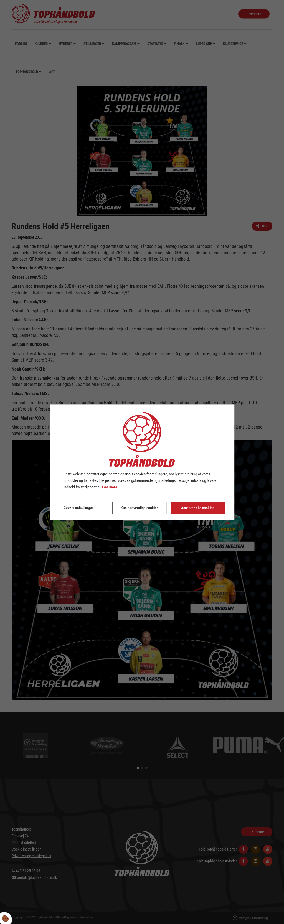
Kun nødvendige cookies (139, 508)
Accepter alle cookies (197, 508)
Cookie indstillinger (78, 507)
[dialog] (142, 462)
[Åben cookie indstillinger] (6, 918)
